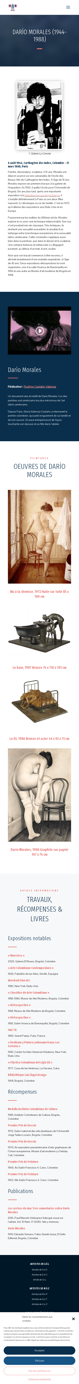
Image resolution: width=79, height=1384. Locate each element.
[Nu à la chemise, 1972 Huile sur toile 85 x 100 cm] (39, 583)
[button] (73, 1319)
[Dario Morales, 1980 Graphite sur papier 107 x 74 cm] (39, 841)
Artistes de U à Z (39, 1304)
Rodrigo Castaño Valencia (40, 387)
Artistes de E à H (39, 1274)
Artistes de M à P (39, 1294)
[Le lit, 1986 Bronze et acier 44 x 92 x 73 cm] (39, 730)
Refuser (39, 1360)
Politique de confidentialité (39, 1379)
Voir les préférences (39, 1371)
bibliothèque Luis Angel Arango (42, 195)
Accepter (39, 1350)
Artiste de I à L (39, 1279)
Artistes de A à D (39, 1269)
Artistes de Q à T (39, 1299)
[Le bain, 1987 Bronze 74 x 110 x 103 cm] (39, 659)
